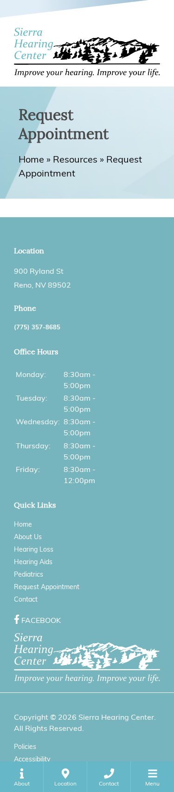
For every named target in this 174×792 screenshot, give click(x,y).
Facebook (41, 620)
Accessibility (32, 759)
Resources (75, 159)
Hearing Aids (33, 562)
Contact (26, 599)
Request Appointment (46, 587)
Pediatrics (28, 574)
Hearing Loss (33, 549)
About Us (28, 537)
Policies (25, 746)
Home (31, 159)
